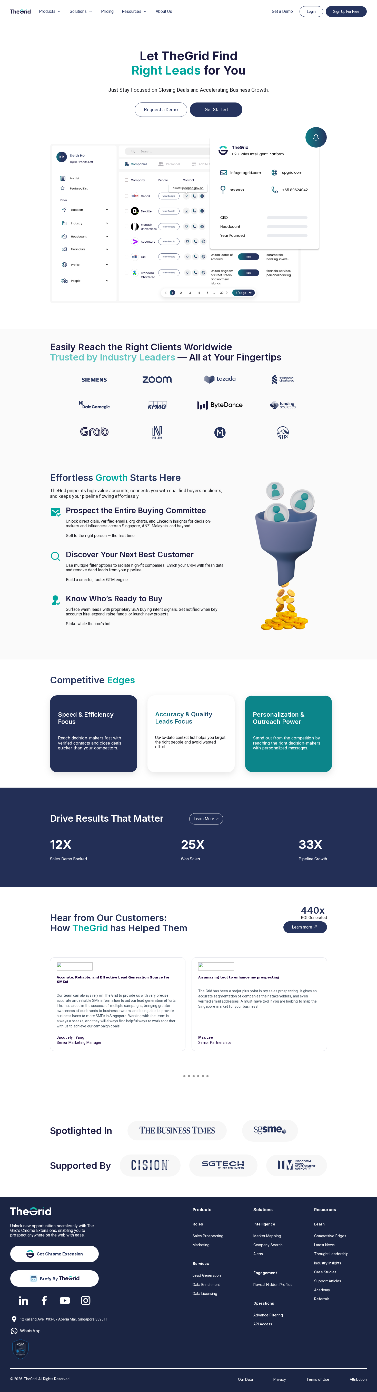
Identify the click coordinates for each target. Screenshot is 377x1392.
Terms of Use (317, 1379)
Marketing (201, 1245)
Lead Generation (207, 1275)
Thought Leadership (331, 1254)
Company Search (268, 1245)
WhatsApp (30, 1330)
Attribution (358, 1379)
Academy (322, 1290)
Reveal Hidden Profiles (272, 1284)
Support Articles (327, 1281)
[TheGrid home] (20, 11)
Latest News (324, 1245)
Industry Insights (327, 1263)
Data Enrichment (206, 1284)
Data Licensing (205, 1293)
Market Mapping (267, 1236)
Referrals (322, 1299)
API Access (262, 1324)
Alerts (258, 1254)
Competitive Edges (330, 1236)
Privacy (279, 1379)
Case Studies (325, 1272)
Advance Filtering (268, 1315)
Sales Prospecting (208, 1236)
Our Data (245, 1379)
